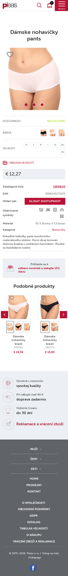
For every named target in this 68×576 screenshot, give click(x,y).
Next (27, 304)
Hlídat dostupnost (45, 201)
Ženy (34, 459)
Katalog (34, 522)
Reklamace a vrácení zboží (39, 424)
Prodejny (34, 485)
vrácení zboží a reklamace (34, 541)
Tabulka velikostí (34, 528)
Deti (34, 469)
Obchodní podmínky (34, 509)
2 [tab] (34, 104)
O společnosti (34, 503)
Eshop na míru (50, 553)
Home (34, 478)
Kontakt (34, 491)
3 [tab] (42, 104)
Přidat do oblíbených (12, 298)
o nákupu (34, 535)
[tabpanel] (34, 78)
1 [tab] (26, 104)
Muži (34, 449)
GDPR (34, 515)
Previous (4, 314)
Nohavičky (58, 229)
